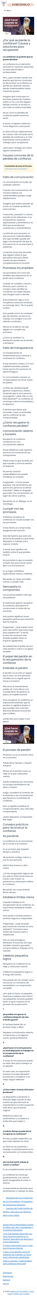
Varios (6, 1283)
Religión (6, 1280)
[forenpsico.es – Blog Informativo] (18, 4)
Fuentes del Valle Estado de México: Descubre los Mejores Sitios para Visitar (18, 1212)
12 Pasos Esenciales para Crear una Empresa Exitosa (18, 1247)
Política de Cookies (21, 1294)
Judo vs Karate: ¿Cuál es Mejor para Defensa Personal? (17, 1262)
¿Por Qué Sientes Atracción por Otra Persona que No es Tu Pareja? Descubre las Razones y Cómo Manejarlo (18, 1237)
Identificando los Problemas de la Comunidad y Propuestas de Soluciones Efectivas (18, 1201)
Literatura (7, 1272)
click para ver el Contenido (16, 169)
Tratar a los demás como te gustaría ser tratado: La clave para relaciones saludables (17, 1255)
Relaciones (8, 1276)
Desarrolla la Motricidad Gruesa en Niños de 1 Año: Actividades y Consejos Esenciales (18, 1227)
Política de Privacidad (19, 1291)
